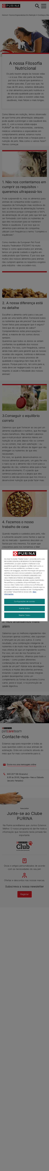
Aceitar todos (24, 608)
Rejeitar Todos (24, 615)
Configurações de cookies (24, 601)
